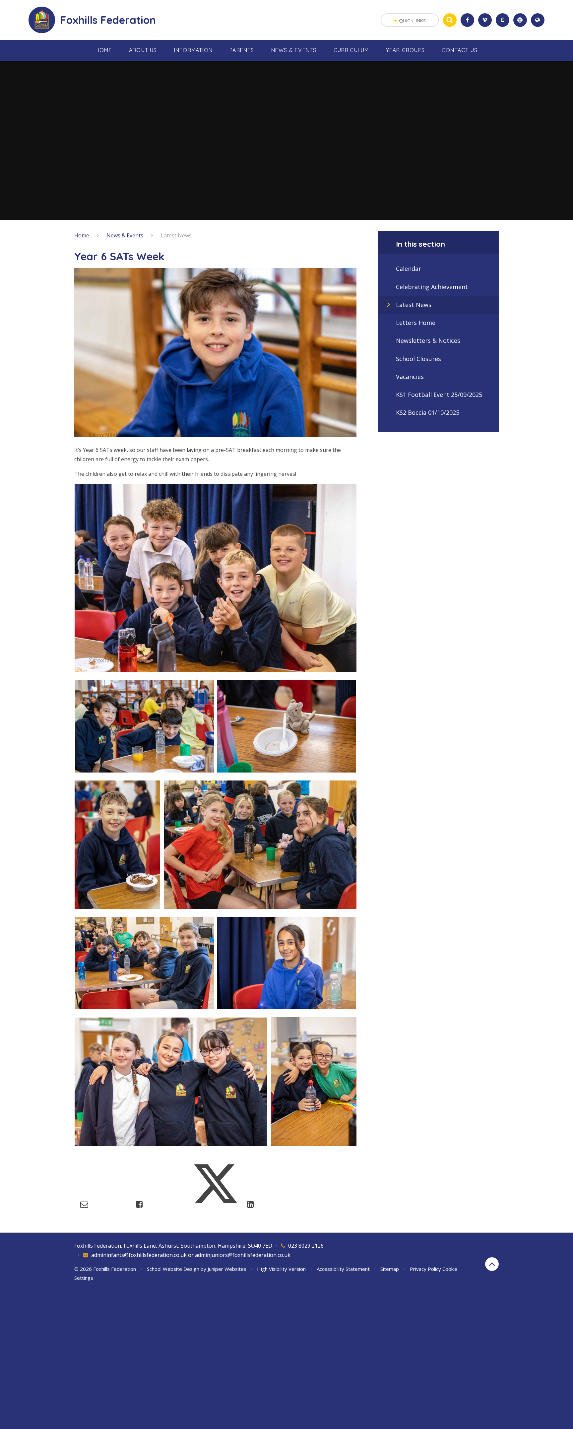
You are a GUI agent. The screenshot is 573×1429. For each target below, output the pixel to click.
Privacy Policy (425, 1269)
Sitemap (389, 1269)
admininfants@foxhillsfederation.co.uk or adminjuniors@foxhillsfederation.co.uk (190, 1255)
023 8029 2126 (306, 1245)
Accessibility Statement (343, 1269)
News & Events (124, 235)
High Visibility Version (281, 1269)
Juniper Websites (227, 1269)
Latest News (176, 235)
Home (81, 235)
